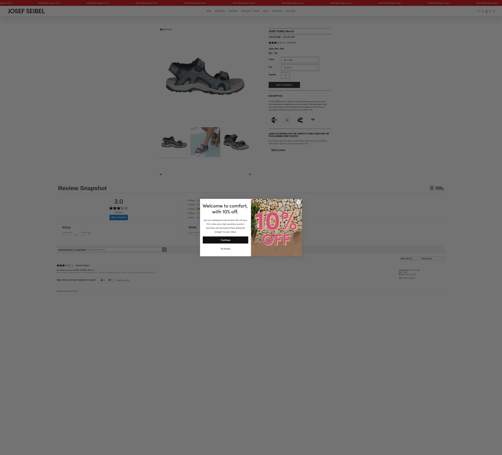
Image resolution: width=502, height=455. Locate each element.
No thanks (225, 248)
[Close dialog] (298, 202)
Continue (225, 240)
